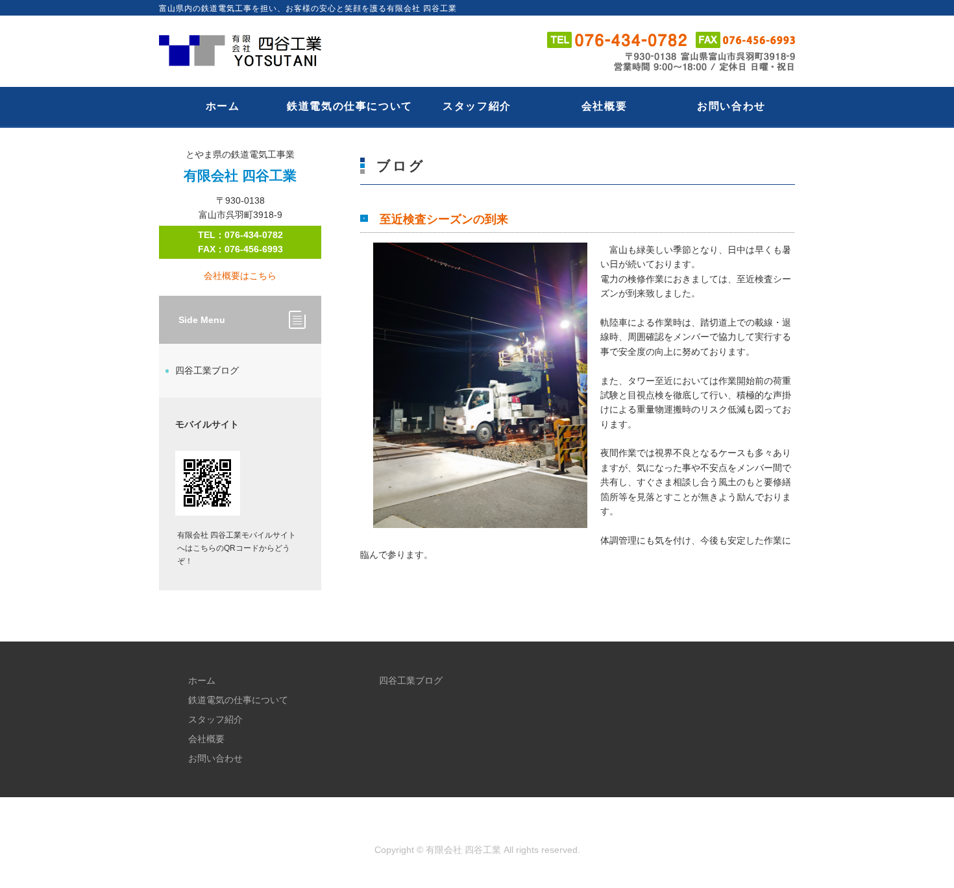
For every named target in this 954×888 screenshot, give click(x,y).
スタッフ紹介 (477, 106)
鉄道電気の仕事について (350, 106)
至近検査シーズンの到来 (444, 219)
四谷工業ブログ (207, 370)
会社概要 (604, 106)
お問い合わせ (731, 106)
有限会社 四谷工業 (463, 850)
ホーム (223, 106)
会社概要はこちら (240, 275)
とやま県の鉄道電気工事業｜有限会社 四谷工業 (246, 51)
